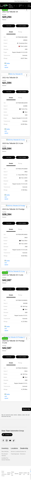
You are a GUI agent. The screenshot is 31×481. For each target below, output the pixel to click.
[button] (27, 75)
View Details (8, 25)
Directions (22, 454)
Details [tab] (11, 32)
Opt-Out (28, 473)
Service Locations (15, 451)
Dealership (24, 448)
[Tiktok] (13, 440)
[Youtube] (10, 440)
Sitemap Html (21, 473)
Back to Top (26, 409)
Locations (14, 448)
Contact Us (8, 434)
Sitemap (16, 473)
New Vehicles (5, 451)
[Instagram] (6, 440)
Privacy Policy (9, 473)
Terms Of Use (12, 473)
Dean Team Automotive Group (4, 473)
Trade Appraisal (15, 454)
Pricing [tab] (20, 32)
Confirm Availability (22, 25)
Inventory (5, 448)
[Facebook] (3, 440)
